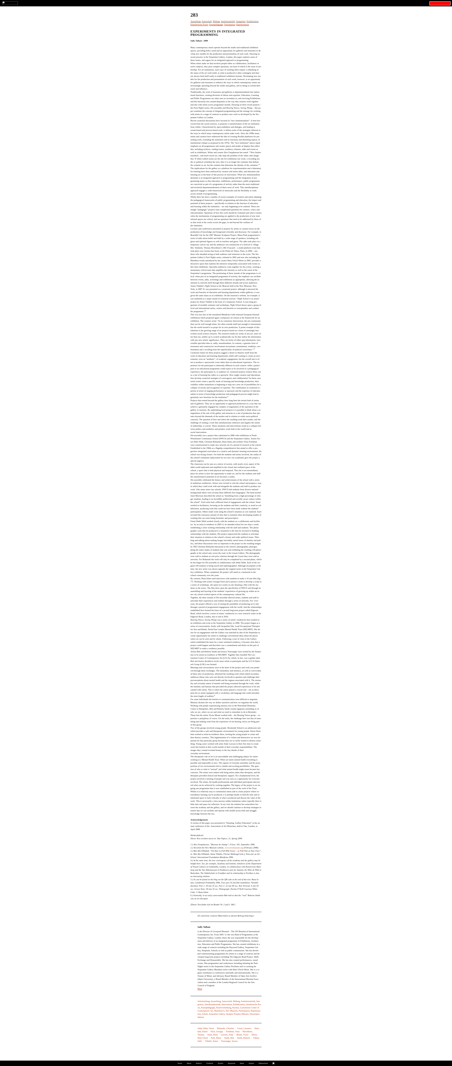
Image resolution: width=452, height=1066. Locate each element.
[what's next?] (226, 3)
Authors (199, 1063)
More (200, 988)
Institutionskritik (228, 21)
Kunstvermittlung (223, 1007)
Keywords (231, 1063)
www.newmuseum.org (234, 847)
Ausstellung (195, 21)
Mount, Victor (242, 1034)
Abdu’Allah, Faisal (206, 1028)
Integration (240, 21)
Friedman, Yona (233, 1031)
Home (180, 1063)
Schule (205, 1014)
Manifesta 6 (219, 1011)
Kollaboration (252, 21)
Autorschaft (207, 21)
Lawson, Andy (227, 1034)
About (189, 1063)
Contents (209, 1063)
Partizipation (229, 24)
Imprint (251, 1063)
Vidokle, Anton (211, 1041)
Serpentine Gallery (217, 1014)
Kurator (235, 1007)
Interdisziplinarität (212, 1004)
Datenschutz (263, 1063)
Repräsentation (242, 24)
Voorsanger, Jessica (229, 1041)
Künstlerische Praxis (199, 24)
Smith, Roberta (243, 1038)
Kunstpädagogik (216, 24)
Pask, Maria (216, 1038)
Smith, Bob (229, 1038)
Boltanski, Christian (225, 1028)
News (242, 1063)
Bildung (216, 21)
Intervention (227, 1004)
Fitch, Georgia (217, 1031)
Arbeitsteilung (204, 1001)
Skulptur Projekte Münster (237, 1014)
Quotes (220, 1063)
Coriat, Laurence (244, 1028)
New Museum (232, 1011)
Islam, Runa (212, 1034)
